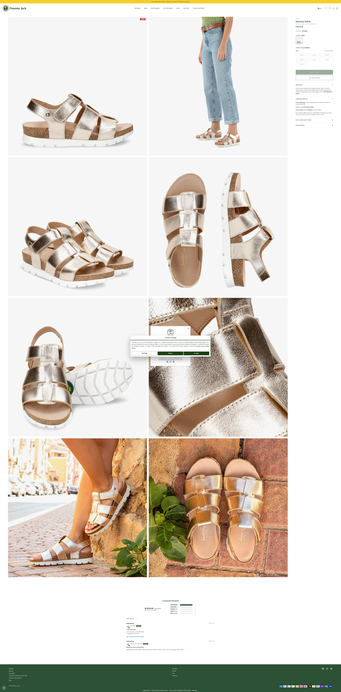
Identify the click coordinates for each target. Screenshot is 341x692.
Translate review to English (136, 636)
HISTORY (186, 8)
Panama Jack (16, 686)
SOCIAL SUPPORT (199, 8)
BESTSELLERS (155, 8)
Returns (11, 671)
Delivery (11, 669)
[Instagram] (170, 362)
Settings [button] (194, 690)
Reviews (174, 675)
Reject (170, 353)
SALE (178, 8)
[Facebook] (167, 362)
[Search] (333, 8)
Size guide (12, 673)
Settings (144, 353)
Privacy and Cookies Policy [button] (160, 690)
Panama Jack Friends (15, 678)
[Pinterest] (174, 362)
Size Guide (330, 51)
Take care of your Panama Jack (18, 675)
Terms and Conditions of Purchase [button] (180, 690)
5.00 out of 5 (157, 608)
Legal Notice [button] (146, 690)
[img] (130, 623)
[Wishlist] (326, 8)
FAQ (173, 673)
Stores (174, 671)
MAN (145, 8)
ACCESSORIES (168, 8)
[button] (299, 27)
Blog (10, 680)
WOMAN (137, 8)
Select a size (314, 72)
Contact (174, 669)
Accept (196, 353)
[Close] (188, 328)
